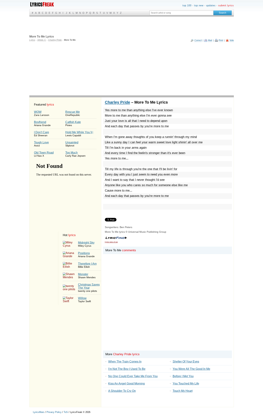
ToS (66, 412)
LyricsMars (38, 412)
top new (198, 5)
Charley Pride (117, 102)
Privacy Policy (54, 412)
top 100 (186, 5)
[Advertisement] (131, 69)
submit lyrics (226, 5)
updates (211, 5)
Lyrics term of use (111, 242)
